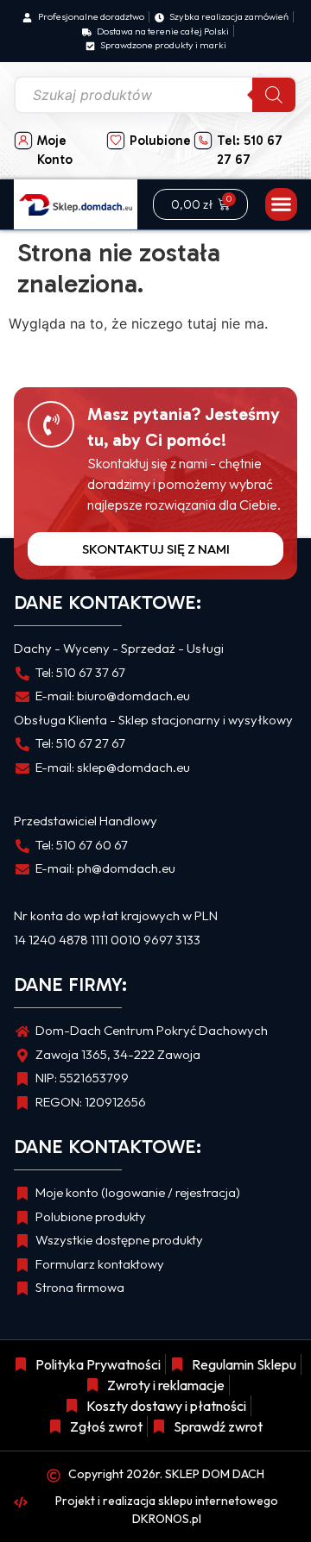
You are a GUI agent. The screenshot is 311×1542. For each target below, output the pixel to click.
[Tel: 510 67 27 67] (203, 140)
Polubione (160, 140)
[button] (281, 204)
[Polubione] (115, 140)
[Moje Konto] (23, 140)
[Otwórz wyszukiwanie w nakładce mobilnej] (155, 95)
